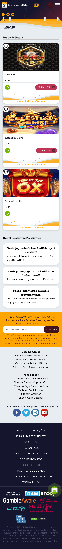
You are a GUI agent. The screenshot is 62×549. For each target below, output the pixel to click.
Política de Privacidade (31, 453)
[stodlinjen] (41, 511)
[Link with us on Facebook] (17, 413)
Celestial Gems (15, 259)
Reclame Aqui (31, 447)
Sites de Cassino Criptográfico (31, 382)
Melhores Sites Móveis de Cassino (31, 367)
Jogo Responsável (31, 459)
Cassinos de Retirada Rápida (31, 363)
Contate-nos (31, 482)
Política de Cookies (31, 470)
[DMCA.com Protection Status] (38, 518)
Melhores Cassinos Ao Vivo (31, 359)
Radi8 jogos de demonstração (29, 298)
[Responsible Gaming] (48, 500)
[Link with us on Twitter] (26, 413)
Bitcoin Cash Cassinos (31, 397)
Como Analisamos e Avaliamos (31, 476)
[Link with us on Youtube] (44, 413)
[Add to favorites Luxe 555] (6, 46)
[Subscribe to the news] (35, 5)
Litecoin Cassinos (31, 393)
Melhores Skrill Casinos (31, 390)
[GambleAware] (19, 500)
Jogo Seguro (31, 465)
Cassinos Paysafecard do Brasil (31, 386)
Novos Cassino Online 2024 (31, 355)
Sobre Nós (31, 442)
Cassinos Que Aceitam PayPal (31, 378)
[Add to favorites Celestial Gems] (6, 109)
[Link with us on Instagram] (35, 413)
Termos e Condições (31, 430)
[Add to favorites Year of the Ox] (6, 172)
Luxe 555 (47, 255)
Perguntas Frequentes (31, 436)
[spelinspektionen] (21, 519)
